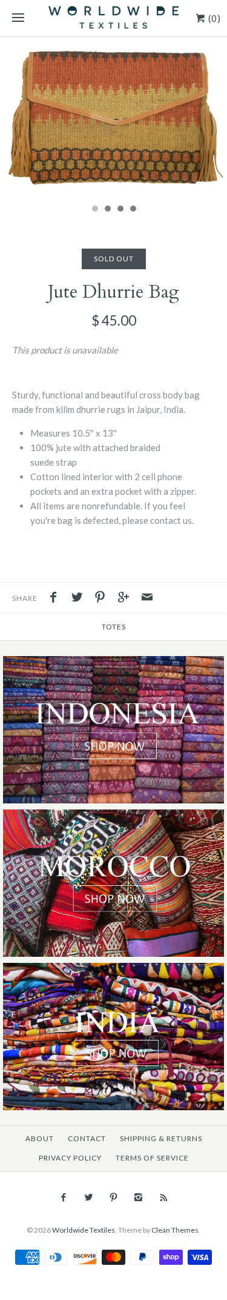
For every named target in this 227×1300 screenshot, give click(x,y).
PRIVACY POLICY (70, 1157)
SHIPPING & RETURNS (161, 1138)
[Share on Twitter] (80, 598)
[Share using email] (147, 598)
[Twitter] (88, 1197)
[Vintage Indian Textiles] (113, 969)
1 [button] (94, 210)
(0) (213, 18)
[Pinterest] (113, 1197)
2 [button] (107, 210)
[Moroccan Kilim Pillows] (113, 816)
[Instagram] (138, 1197)
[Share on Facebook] (56, 598)
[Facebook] (63, 1197)
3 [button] (120, 210)
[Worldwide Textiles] (113, 18)
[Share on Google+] (126, 598)
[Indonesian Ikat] (113, 663)
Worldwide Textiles (83, 1230)
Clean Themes (175, 1230)
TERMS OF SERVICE (152, 1157)
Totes (114, 626)
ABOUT (39, 1138)
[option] (113, 117)
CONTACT (87, 1138)
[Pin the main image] (103, 598)
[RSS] (163, 1197)
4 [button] (133, 210)
